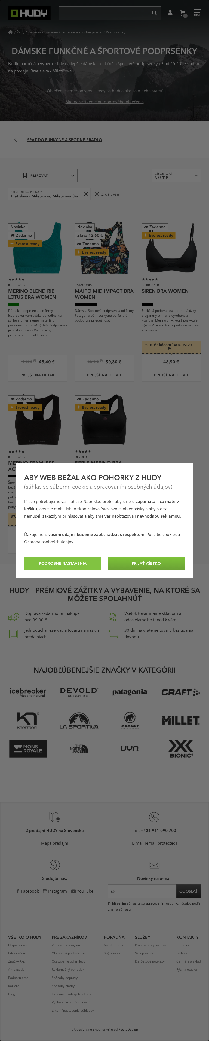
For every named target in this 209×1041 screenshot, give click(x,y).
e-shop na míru (101, 1029)
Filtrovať (39, 175)
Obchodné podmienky (68, 953)
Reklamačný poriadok (68, 969)
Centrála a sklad (188, 961)
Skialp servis (144, 953)
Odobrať (85, 194)
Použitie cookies (161, 535)
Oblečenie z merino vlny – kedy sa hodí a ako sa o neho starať (104, 91)
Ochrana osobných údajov (48, 542)
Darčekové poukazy (150, 961)
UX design (79, 1029)
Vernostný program (66, 945)
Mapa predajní (54, 843)
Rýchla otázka (186, 969)
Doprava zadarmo (41, 613)
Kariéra (13, 986)
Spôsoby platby (63, 986)
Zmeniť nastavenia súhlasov (73, 1010)
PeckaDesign (128, 1029)
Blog (11, 994)
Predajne (183, 945)
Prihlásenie (170, 13)
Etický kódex (17, 953)
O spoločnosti (18, 945)
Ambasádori (17, 969)
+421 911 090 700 (158, 830)
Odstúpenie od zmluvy (68, 961)
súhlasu (125, 909)
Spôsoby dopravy (65, 977)
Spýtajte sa (112, 953)
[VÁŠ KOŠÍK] (182, 13)
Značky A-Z (16, 961)
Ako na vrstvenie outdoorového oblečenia (105, 102)
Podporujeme (18, 977)
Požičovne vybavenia (150, 945)
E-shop (181, 953)
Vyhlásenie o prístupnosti (71, 1002)
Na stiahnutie (114, 945)
